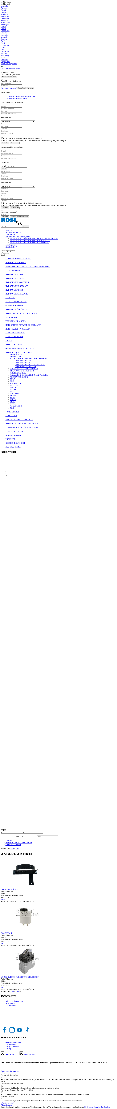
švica (3, 58)
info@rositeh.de (29, 1054)
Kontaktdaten (10, 234)
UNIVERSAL (15, 393)
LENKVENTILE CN (23, 363)
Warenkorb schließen (9, 77)
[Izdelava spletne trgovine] (3, 1073)
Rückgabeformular (12, 1046)
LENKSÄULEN (16, 354)
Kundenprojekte (11, 245)
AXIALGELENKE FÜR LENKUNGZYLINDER (29, 375)
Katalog (8, 1049)
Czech (3, 49)
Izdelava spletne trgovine (10, 1071)
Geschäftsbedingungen (13, 1042)
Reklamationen (10, 1005)
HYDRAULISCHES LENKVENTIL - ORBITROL (29, 358)
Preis (12, 849)
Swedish (4, 37)
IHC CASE (14, 385)
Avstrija (4, 10)
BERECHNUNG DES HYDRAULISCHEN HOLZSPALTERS (34, 239)
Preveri (4, 169)
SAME (12, 398)
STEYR (13, 400)
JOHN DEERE (15, 383)
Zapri (3, 255)
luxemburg (5, 55)
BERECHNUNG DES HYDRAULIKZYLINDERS (29, 243)
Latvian (3, 43)
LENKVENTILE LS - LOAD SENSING (30, 365)
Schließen (21, 88)
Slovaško (4, 20)
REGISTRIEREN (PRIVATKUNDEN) (20, 96)
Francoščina (5, 22)
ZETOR (13, 396)
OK (85, 1107)
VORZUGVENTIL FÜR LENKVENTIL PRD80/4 (20, 977)
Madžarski (4, 14)
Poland (3, 47)
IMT (11, 391)
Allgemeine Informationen (14, 1001)
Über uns (8, 230)
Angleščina (5, 16)
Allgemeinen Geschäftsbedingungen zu (28, 138)
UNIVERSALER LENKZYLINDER (24, 369)
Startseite (8, 841)
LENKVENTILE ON (23, 360)
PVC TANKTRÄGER (9, 889)
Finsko (3, 27)
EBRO (12, 402)
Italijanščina (5, 18)
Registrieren (15, 143)
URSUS (13, 404)
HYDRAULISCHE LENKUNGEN (18, 843)
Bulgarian (4, 53)
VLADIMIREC (16, 406)
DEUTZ (13, 389)
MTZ (12, 408)
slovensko (4, 6)
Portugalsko (5, 31)
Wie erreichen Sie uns (13, 232)
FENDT (13, 387)
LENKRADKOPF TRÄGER (25, 367)
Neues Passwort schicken (19, 217)
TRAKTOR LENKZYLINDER (22, 371)
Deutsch (4, 8)
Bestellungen (10, 1003)
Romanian (4, 35)
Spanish (4, 33)
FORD (12, 379)
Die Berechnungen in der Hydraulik (18, 237)
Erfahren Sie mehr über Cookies (98, 1107)
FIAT (12, 381)
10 (6, 475)
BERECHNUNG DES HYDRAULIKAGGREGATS (30, 241)
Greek (3, 41)
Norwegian (5, 25)
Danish (3, 29)
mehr (3, 900)
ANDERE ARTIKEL (18, 373)
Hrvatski (4, 12)
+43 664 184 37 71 (11, 1054)
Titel (17, 849)
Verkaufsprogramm (8, 251)
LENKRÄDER (15, 356)
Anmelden (30, 88)
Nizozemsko (5, 51)
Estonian (4, 39)
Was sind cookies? (7, 1103)
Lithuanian (5, 45)
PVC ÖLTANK (7, 933)
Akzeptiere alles (6, 1105)
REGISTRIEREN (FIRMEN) (16, 98)
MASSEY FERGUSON (19, 377)
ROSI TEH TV (11, 247)
